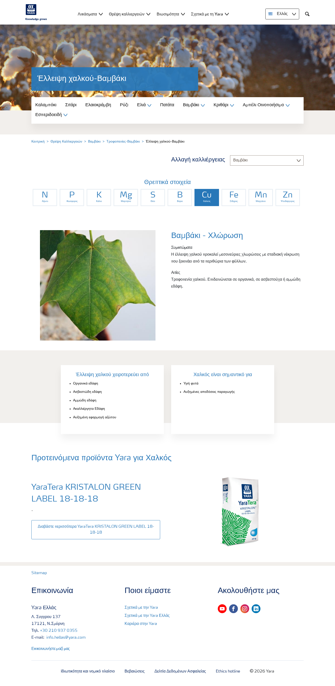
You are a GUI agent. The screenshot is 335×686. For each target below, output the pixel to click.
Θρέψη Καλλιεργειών (66, 141)
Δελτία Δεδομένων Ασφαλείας (180, 671)
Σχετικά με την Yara (141, 608)
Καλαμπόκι (45, 105)
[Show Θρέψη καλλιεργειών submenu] (148, 14)
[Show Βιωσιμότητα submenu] (183, 14)
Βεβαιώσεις (135, 671)
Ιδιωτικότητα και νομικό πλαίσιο (88, 671)
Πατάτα (167, 105)
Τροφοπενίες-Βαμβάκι (123, 141)
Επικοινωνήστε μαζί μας (50, 648)
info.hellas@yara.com (65, 638)
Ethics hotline (228, 671)
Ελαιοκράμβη (98, 105)
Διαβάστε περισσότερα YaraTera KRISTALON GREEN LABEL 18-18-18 (96, 530)
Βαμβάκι (94, 141)
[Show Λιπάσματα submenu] (101, 14)
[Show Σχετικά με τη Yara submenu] (227, 14)
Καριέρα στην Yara (141, 624)
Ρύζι (124, 105)
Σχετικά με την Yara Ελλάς (147, 616)
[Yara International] (36, 12)
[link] (45, 197)
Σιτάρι (71, 105)
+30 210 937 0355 (58, 631)
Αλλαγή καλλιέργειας (198, 160)
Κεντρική (38, 141)
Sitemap (39, 573)
